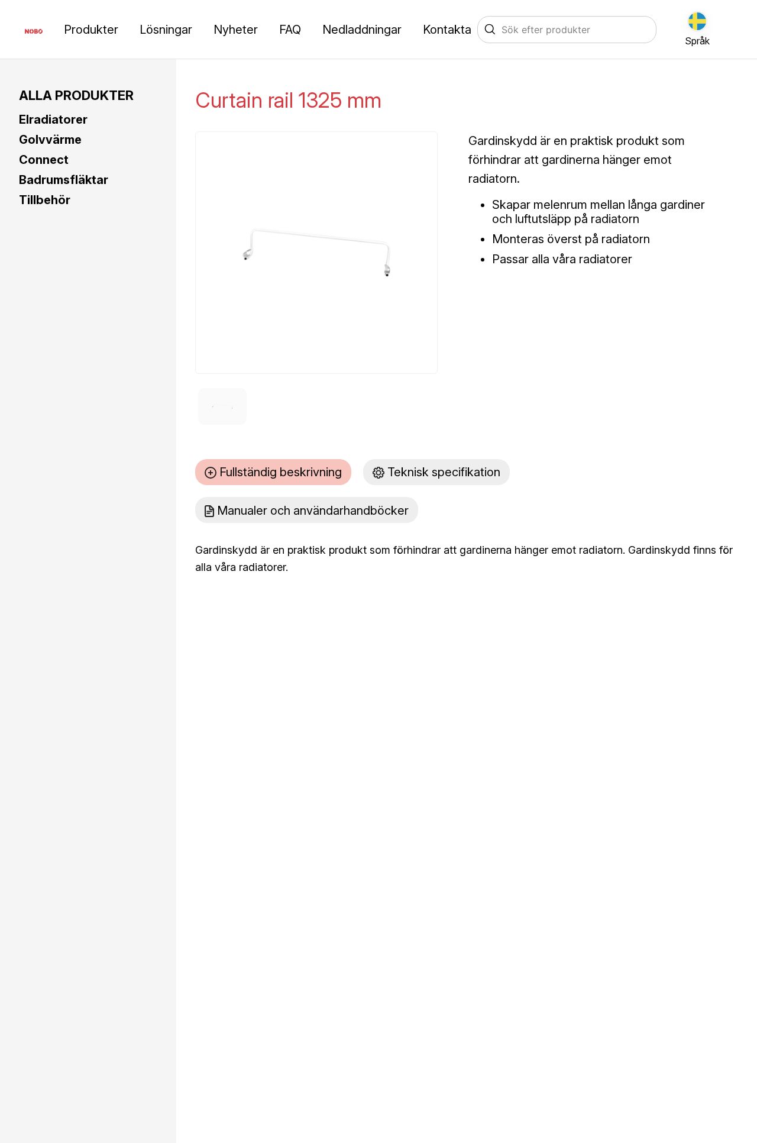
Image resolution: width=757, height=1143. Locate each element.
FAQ (290, 29)
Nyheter (235, 29)
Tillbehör (44, 200)
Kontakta (447, 29)
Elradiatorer (53, 119)
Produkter (91, 29)
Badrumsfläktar (63, 180)
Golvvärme (50, 140)
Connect (44, 160)
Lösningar (166, 29)
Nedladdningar (362, 29)
